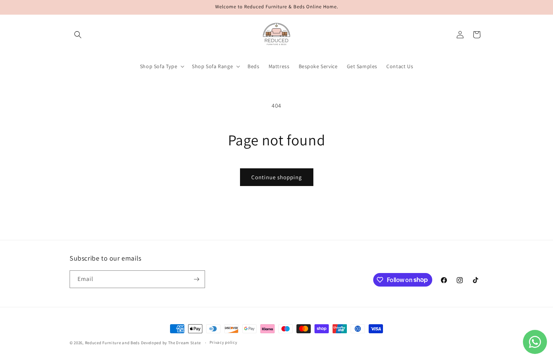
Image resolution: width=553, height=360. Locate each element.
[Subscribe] (196, 279)
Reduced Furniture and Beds (112, 342)
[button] (78, 34)
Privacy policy (223, 342)
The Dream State (184, 342)
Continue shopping (276, 177)
